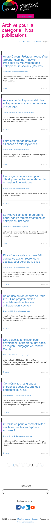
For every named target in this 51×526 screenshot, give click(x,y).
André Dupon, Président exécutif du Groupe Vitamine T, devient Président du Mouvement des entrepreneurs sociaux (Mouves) (25, 61)
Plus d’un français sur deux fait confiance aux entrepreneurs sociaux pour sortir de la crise (22, 258)
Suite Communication (25, 522)
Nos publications (34, 41)
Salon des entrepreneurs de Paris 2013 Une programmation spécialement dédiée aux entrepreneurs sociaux (24, 300)
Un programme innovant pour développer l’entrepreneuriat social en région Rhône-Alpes (24, 179)
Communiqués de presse (20, 71)
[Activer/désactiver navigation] (46, 7)
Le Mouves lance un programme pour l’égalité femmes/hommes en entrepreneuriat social (24, 217)
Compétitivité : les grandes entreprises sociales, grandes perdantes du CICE (21, 386)
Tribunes (31, 112)
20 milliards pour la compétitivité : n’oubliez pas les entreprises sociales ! (24, 427)
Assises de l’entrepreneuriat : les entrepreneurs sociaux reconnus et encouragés (25, 103)
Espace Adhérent (26, 16)
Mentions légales (23, 519)
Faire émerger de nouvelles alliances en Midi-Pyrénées (20, 142)
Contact (35, 519)
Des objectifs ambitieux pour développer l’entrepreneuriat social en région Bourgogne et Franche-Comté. (24, 344)
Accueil (22, 41)
